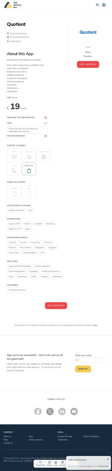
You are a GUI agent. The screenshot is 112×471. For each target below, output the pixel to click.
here (95, 325)
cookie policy (102, 466)
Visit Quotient (88, 64)
